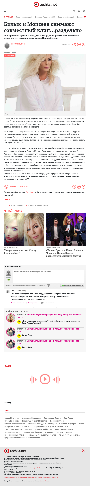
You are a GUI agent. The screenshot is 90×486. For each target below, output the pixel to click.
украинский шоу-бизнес (15, 438)
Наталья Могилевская (15, 424)
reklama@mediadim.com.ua (37, 468)
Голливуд (26, 421)
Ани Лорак (68, 418)
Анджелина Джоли (52, 418)
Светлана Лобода (36, 424)
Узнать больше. (45, 481)
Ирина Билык (17, 206)
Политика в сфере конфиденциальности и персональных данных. (38, 478)
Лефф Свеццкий (18, 44)
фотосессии (34, 438)
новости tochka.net (43, 429)
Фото (81, 424)
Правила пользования (10, 478)
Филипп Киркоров (68, 424)
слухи (53, 435)
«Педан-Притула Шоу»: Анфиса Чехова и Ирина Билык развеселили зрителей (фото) (64, 253)
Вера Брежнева (12, 421)
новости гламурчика (64, 429)
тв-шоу (62, 435)
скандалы (44, 435)
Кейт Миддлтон (40, 421)
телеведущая (74, 435)
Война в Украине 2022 (45, 17)
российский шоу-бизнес (15, 435)
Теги (7, 411)
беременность (40, 426)
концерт (28, 429)
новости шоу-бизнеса (38, 206)
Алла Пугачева (12, 418)
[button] (79, 11)
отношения (49, 432)
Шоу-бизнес (9, 55)
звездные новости (13, 429)
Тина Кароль (52, 424)
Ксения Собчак (57, 421)
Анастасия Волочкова (31, 418)
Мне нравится (33, 303)
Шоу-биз (9, 426)
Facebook (30, 192)
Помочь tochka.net (24, 17)
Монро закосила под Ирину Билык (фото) (20, 252)
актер (18, 426)
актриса (27, 426)
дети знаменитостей (59, 426)
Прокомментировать (18, 303)
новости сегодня (12, 432)
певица (69, 432)
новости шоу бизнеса (32, 432)
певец (60, 432)
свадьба (33, 435)
